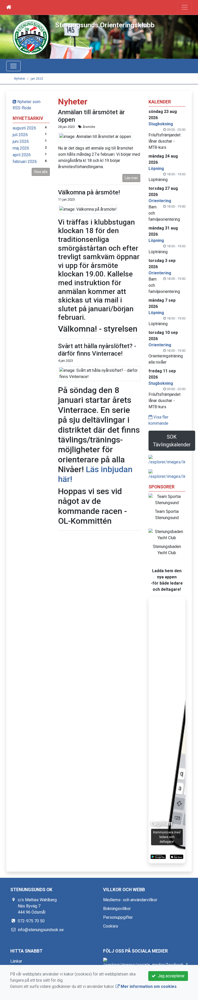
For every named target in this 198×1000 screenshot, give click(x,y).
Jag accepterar (170, 975)
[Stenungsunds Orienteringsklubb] (31, 36)
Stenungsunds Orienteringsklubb (105, 25)
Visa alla (40, 172)
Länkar (16, 961)
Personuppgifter (118, 917)
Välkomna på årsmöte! (89, 192)
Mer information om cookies (148, 986)
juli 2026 (20, 134)
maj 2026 (21, 148)
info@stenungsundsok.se (41, 929)
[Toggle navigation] (184, 7)
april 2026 (22, 154)
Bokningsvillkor (117, 908)
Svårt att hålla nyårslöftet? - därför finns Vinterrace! (97, 349)
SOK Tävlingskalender (172, 441)
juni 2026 (21, 141)
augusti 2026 (24, 128)
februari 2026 (25, 161)
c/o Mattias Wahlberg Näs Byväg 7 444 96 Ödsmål (37, 906)
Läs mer (131, 178)
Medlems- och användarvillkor (130, 899)
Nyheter (19, 78)
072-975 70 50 (31, 921)
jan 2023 (37, 78)
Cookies (110, 926)
